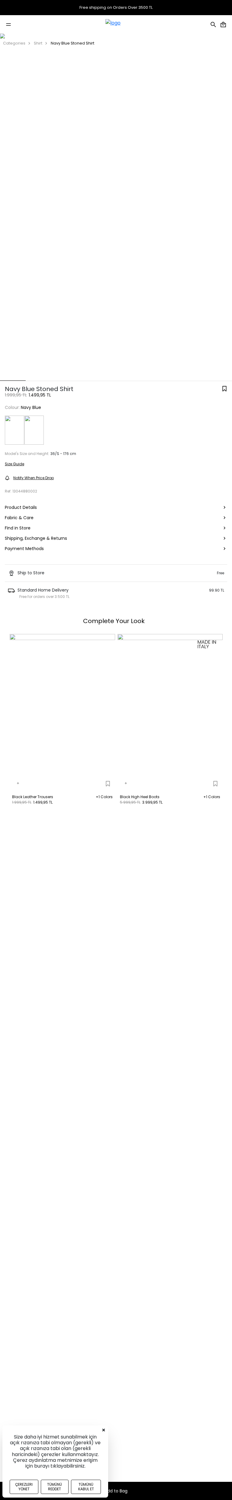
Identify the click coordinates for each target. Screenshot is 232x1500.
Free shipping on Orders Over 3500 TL (116, 7)
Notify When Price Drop (33, 477)
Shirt (38, 43)
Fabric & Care (19, 518)
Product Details (21, 507)
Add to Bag (116, 1491)
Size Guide (14, 463)
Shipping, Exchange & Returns (36, 538)
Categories (14, 43)
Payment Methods (24, 549)
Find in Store (18, 528)
